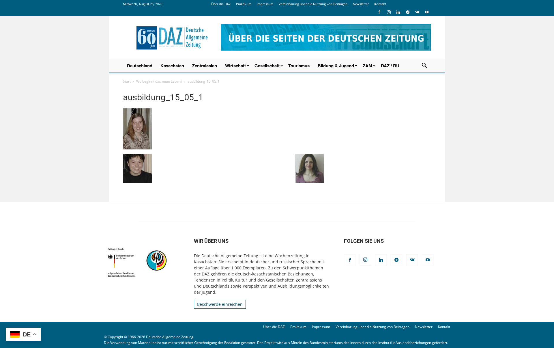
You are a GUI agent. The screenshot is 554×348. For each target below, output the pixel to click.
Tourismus (299, 65)
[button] (424, 66)
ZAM (367, 65)
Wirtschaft (235, 65)
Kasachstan (172, 65)
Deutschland (139, 65)
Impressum (265, 4)
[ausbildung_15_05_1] (137, 147)
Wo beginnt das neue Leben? (159, 81)
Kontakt (380, 4)
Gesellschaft (267, 65)
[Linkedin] (398, 12)
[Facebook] (379, 12)
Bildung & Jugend (336, 65)
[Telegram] (407, 12)
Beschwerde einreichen (220, 304)
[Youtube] (426, 12)
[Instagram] (388, 12)
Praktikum (243, 4)
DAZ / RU (390, 65)
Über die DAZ (221, 4)
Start (127, 81)
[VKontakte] (417, 12)
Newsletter (361, 4)
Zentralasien (204, 65)
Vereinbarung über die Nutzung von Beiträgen (313, 4)
